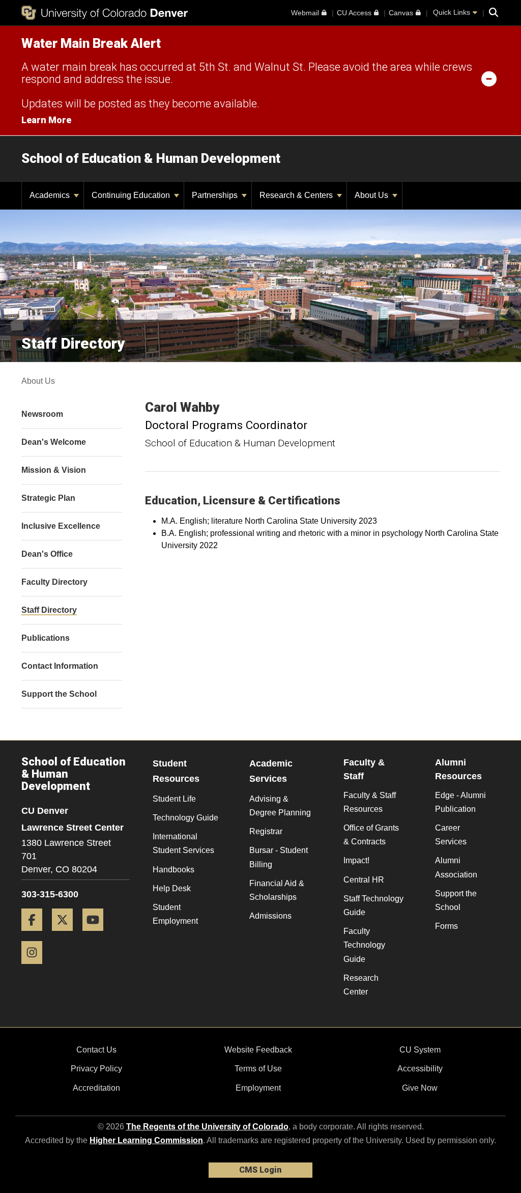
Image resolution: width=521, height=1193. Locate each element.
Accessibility (420, 1068)
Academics (51, 195)
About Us (372, 195)
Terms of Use (258, 1068)
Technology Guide (185, 817)
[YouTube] (96, 934)
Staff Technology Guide (373, 905)
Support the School (456, 900)
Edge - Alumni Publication (460, 802)
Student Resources (176, 771)
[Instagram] (35, 967)
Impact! (356, 860)
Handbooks (173, 869)
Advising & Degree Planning (280, 805)
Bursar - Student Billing (278, 857)
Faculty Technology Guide (364, 945)
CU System (420, 1049)
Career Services (451, 834)
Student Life (174, 798)
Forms (446, 926)
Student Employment (175, 914)
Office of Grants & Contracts (371, 834)
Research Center (361, 985)
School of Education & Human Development (150, 158)
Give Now (420, 1088)
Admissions (270, 916)
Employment (258, 1088)
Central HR (363, 879)
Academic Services (271, 771)
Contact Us (96, 1049)
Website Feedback (258, 1049)
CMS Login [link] (260, 1170)
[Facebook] (35, 934)
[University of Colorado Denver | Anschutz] (104, 13)
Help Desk (172, 888)
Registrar (265, 831)
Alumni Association (456, 867)
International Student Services (183, 843)
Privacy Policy (96, 1068)
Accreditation (96, 1088)
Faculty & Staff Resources (369, 802)
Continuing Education (132, 195)
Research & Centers (297, 195)
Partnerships (216, 195)
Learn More (46, 120)
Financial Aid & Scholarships (276, 890)
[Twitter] (66, 934)
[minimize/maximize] (489, 78)
